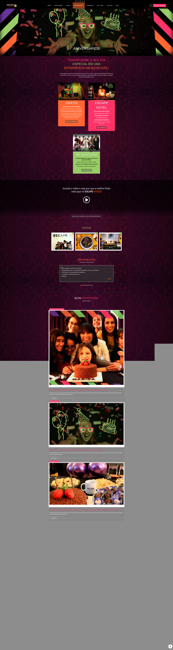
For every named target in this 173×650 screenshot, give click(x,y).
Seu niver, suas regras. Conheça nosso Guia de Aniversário (77, 446)
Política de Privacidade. (97, 576)
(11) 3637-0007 (56, 624)
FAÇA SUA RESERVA (71, 121)
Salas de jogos (105, 609)
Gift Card (103, 616)
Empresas (103, 613)
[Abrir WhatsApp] (3, 647)
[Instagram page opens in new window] (75, 1)
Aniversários (104, 611)
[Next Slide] (115, 271)
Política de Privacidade (107, 618)
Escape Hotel (53, 305)
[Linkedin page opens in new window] (84, 1)
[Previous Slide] (58, 271)
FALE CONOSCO (160, 5)
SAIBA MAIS (53, 394)
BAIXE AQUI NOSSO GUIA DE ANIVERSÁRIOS (86, 216)
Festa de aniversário (60, 305)
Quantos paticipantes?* (69, 554)
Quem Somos (104, 606)
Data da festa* (66, 562)
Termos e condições (106, 620)
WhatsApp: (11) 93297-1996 (60, 628)
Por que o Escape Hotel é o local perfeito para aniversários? (78, 386)
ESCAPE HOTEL (87, 648)
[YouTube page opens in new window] (80, 1)
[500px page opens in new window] (82, 1)
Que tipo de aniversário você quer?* (72, 558)
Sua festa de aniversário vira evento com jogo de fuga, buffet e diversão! (84, 506)
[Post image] (86, 343)
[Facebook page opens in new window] (78, 1)
